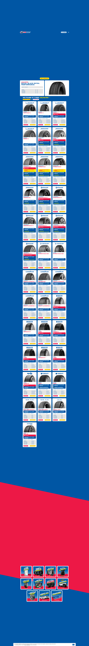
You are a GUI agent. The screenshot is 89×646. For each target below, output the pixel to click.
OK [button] (73, 644)
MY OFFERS (64, 32)
